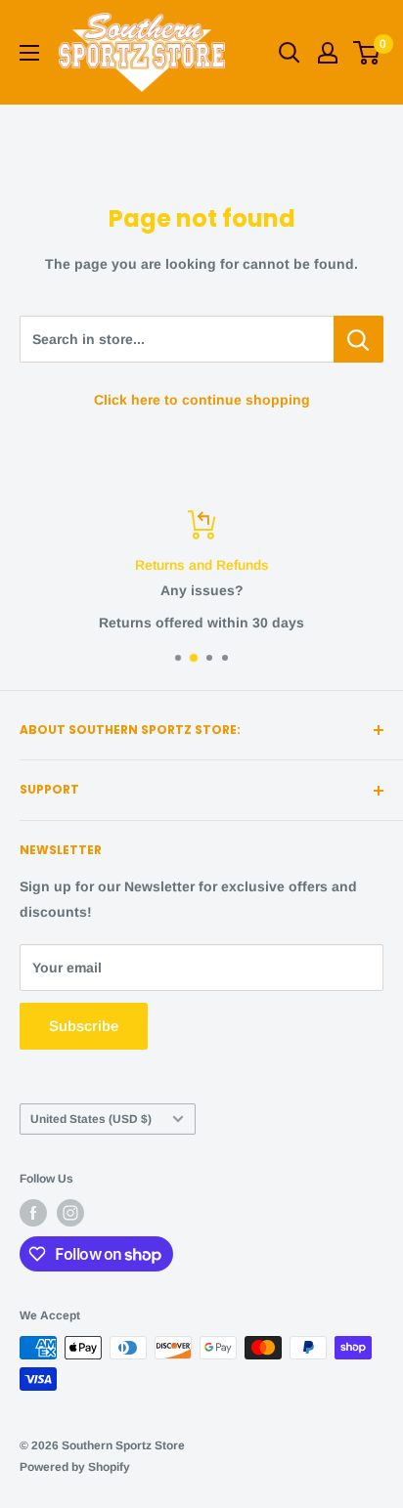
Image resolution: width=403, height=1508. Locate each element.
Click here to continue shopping (202, 400)
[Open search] (289, 53)
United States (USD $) (91, 1119)
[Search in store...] (358, 339)
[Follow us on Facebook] (33, 1213)
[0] (367, 53)
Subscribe (83, 1025)
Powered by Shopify (75, 1467)
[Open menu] (29, 53)
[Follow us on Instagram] (70, 1213)
